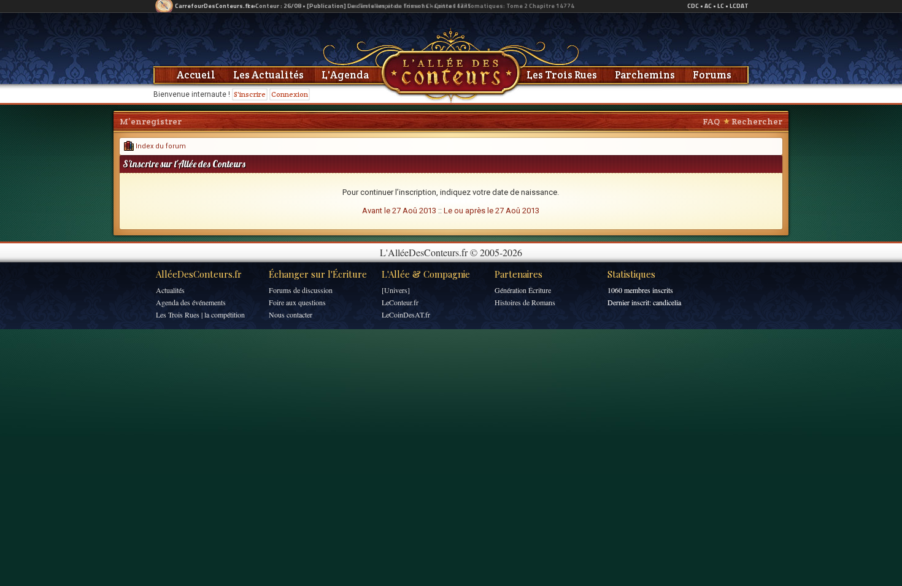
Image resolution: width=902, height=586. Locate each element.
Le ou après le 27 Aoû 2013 (491, 210)
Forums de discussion (301, 290)
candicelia (667, 302)
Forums (712, 75)
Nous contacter (290, 314)
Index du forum (160, 146)
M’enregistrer (151, 121)
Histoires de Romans (525, 302)
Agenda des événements (191, 302)
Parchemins (645, 75)
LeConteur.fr (400, 302)
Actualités (170, 290)
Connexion (289, 94)
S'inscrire (250, 94)
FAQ (711, 121)
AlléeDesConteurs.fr (199, 274)
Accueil (196, 75)
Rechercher (756, 121)
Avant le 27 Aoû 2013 (399, 210)
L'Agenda (345, 75)
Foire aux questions (297, 302)
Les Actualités (268, 75)
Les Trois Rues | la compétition (200, 314)
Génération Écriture (523, 290)
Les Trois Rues (561, 75)
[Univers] (396, 290)
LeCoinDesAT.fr (406, 314)
